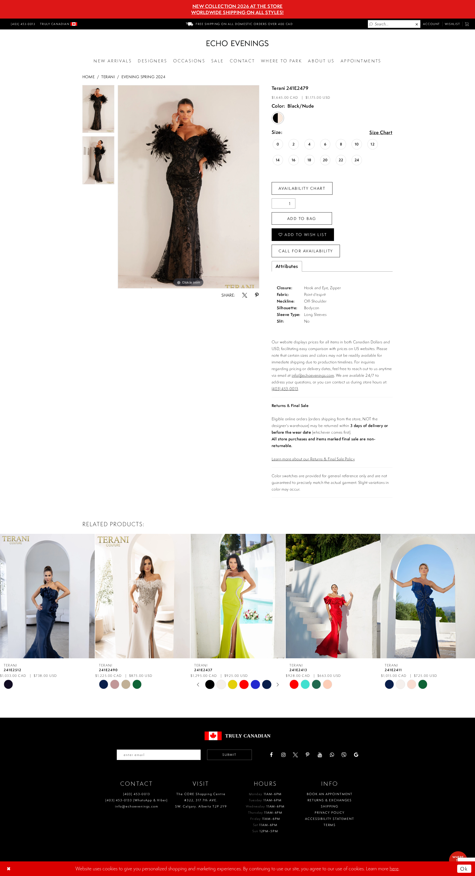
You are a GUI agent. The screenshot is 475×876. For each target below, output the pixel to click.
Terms (330, 825)
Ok (464, 868)
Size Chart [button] (380, 133)
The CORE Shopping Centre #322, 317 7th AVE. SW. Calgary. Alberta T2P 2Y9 (201, 800)
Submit (229, 755)
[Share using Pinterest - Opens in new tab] (256, 295)
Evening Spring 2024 (143, 76)
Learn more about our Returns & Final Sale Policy (313, 459)
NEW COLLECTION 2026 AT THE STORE (237, 6)
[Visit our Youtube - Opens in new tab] (319, 754)
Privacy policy (330, 812)
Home (88, 76)
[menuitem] (22, 24)
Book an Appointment (330, 794)
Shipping (329, 806)
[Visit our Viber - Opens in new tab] (343, 754)
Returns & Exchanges (330, 800)
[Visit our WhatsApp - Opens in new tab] (331, 754)
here (394, 868)
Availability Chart (302, 188)
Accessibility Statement (329, 819)
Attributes (287, 266)
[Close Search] (417, 24)
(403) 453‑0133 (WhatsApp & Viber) (136, 800)
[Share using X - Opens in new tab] (244, 295)
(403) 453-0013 (285, 388)
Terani (108, 76)
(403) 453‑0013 (136, 794)
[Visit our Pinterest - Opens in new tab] (307, 754)
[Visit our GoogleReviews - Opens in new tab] (356, 754)
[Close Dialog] (9, 868)
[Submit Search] (371, 24)
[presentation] (47, 596)
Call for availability (306, 251)
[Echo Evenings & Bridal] (237, 43)
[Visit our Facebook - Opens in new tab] (271, 754)
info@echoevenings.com (313, 375)
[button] (467, 24)
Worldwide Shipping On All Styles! (237, 12)
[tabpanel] (98, 111)
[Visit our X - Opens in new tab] (295, 754)
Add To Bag (301, 218)
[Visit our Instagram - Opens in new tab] (283, 754)
